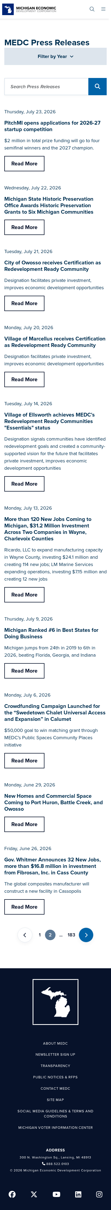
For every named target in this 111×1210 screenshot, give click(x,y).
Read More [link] (24, 164)
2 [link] (50, 935)
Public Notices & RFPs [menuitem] (55, 1077)
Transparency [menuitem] (55, 1066)
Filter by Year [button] (53, 56)
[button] (97, 86)
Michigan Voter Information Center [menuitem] (55, 1128)
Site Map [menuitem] (55, 1100)
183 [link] (71, 935)
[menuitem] (92, 9)
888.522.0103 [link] (57, 1164)
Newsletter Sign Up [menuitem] (55, 1054)
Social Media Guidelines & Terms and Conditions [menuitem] (55, 1114)
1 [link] (40, 935)
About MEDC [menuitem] (55, 1043)
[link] (29, 9)
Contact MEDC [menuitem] (55, 1088)
